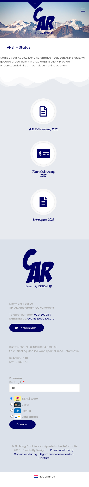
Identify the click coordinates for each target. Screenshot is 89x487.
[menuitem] (44, 476)
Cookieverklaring (25, 454)
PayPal (26, 411)
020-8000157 (42, 315)
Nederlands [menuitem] (47, 477)
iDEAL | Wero (29, 399)
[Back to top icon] (77, 478)
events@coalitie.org (40, 319)
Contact (43, 458)
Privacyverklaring (61, 450)
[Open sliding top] (35, 4)
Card (25, 405)
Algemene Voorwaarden (56, 454)
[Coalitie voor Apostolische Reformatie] (44, 20)
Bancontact (29, 417)
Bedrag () (17, 382)
